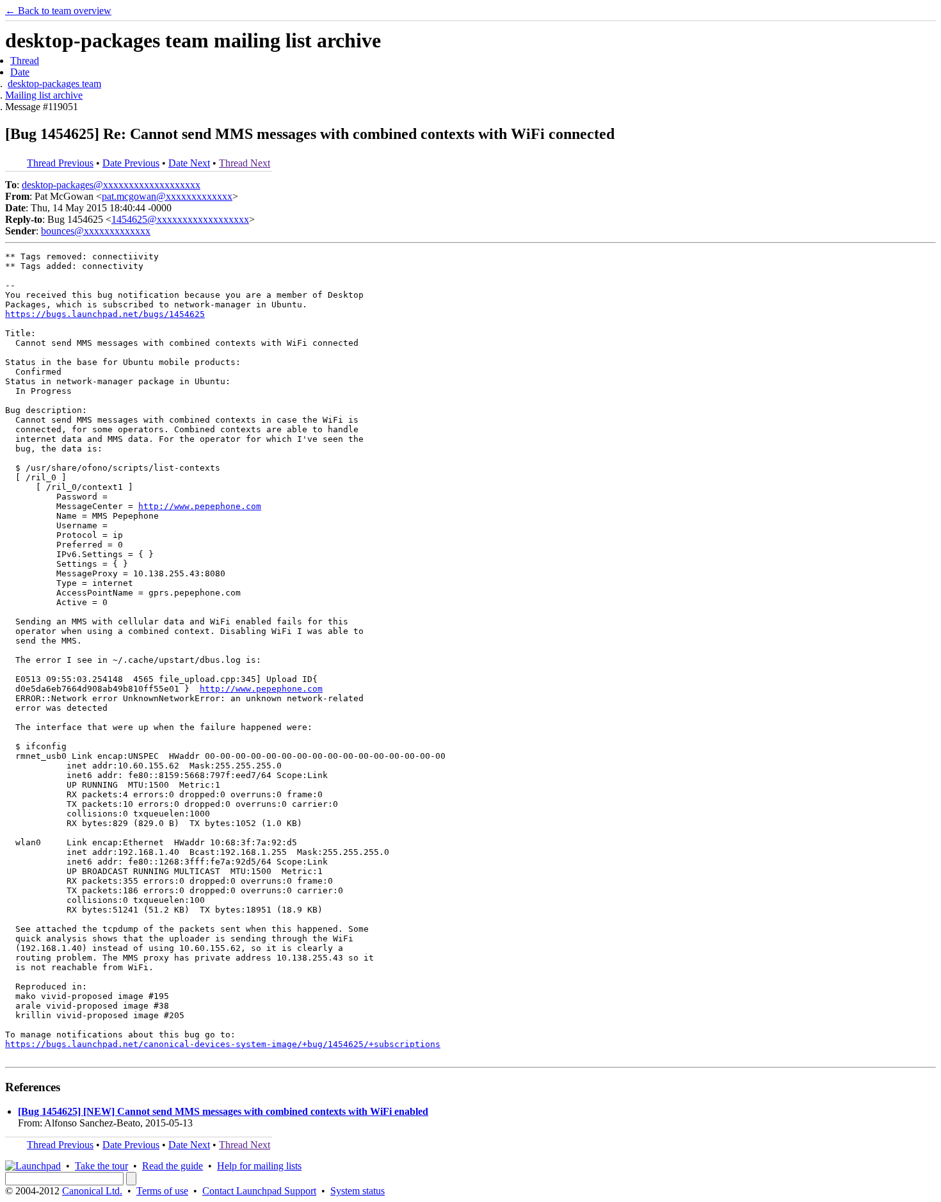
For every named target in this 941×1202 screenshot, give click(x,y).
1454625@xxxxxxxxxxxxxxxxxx (180, 219)
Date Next (189, 163)
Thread (24, 60)
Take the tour (101, 1165)
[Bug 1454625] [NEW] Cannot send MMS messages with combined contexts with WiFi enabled (223, 1111)
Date (19, 72)
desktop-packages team (54, 83)
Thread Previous (60, 163)
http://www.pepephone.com (199, 506)
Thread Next (244, 163)
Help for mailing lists (259, 1165)
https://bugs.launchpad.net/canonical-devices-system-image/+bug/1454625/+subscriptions (222, 1044)
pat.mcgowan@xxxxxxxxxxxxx (167, 196)
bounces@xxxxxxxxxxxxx (95, 230)
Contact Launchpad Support (259, 1190)
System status (357, 1190)
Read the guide (172, 1165)
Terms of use (162, 1190)
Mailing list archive (44, 95)
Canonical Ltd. (92, 1190)
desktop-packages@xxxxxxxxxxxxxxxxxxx (111, 184)
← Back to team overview (58, 10)
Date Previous (130, 163)
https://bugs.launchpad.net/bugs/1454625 (105, 314)
